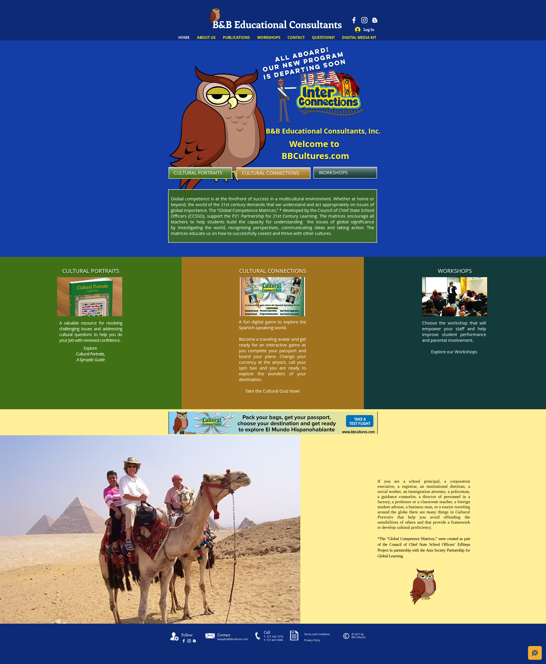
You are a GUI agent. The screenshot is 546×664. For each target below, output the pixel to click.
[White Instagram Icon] (189, 640)
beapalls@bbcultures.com (232, 639)
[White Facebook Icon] (183, 640)
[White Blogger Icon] (375, 20)
